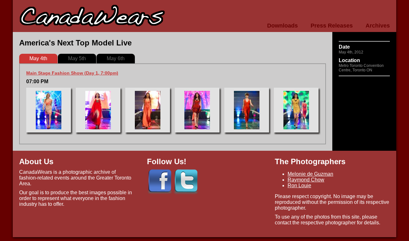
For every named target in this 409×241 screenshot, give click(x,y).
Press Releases (332, 25)
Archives (378, 25)
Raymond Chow (306, 179)
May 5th (77, 58)
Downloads (282, 25)
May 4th (38, 58)
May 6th (116, 58)
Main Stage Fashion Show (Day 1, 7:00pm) (72, 73)
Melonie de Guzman (310, 174)
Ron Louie (299, 185)
